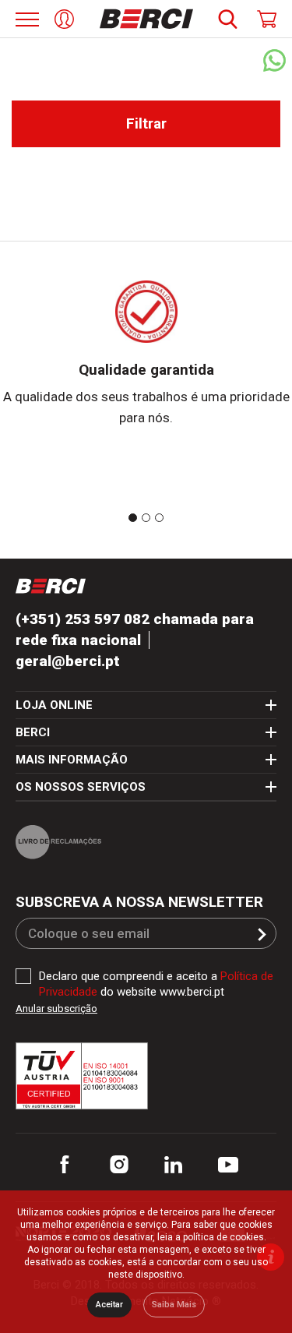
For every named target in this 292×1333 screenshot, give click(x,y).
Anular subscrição (56, 1008)
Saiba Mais (174, 1304)
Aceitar (109, 1304)
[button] (262, 934)
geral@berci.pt (68, 661)
